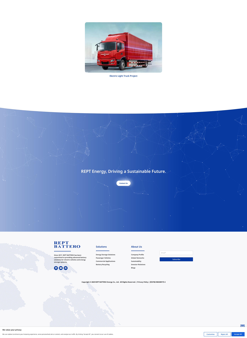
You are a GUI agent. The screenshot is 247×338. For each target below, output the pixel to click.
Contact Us (123, 183)
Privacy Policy (142, 282)
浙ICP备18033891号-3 (157, 282)
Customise (210, 334)
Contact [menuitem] (162, 5)
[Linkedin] (56, 268)
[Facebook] (66, 268)
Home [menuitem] (90, 5)
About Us (136, 246)
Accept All (238, 334)
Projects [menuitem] (118, 5)
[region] (123, 332)
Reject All (224, 334)
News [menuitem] (155, 5)
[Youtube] (61, 268)
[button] (183, 5)
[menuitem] (98, 5)
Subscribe (176, 259)
